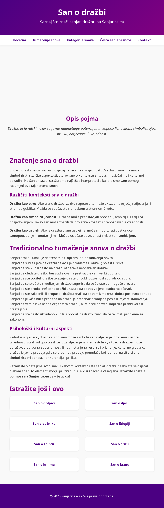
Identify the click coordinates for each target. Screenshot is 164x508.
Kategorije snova (80, 40)
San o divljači (44, 403)
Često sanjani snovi (115, 40)
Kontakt (144, 40)
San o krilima (44, 464)
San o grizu (120, 444)
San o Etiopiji (119, 423)
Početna (19, 40)
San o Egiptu (44, 444)
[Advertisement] (82, 80)
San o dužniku (44, 423)
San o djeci (119, 403)
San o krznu (119, 464)
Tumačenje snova (46, 40)
